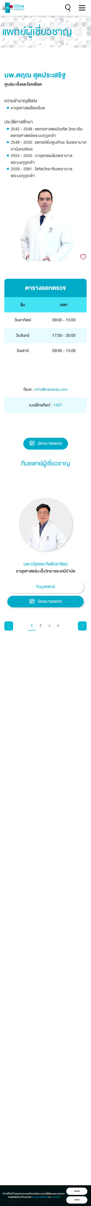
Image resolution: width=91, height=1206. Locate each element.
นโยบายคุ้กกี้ (55, 1197)
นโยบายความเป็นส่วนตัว (40, 1197)
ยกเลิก (77, 1200)
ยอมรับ (77, 1191)
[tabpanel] (45, 554)
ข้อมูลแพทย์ (45, 586)
